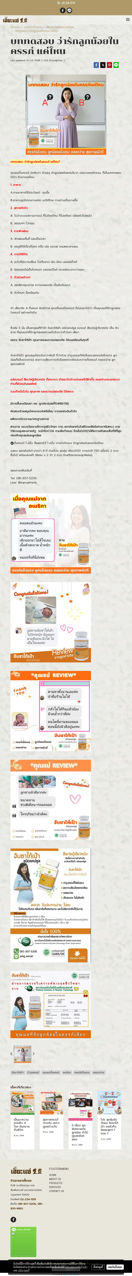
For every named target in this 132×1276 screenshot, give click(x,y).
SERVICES (55, 1187)
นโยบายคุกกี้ (23, 1270)
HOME (52, 1175)
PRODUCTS (55, 1183)
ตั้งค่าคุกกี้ (98, 1267)
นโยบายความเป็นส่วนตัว (76, 1267)
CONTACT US (56, 1191)
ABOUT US (55, 1179)
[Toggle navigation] (127, 19)
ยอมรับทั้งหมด (115, 1267)
